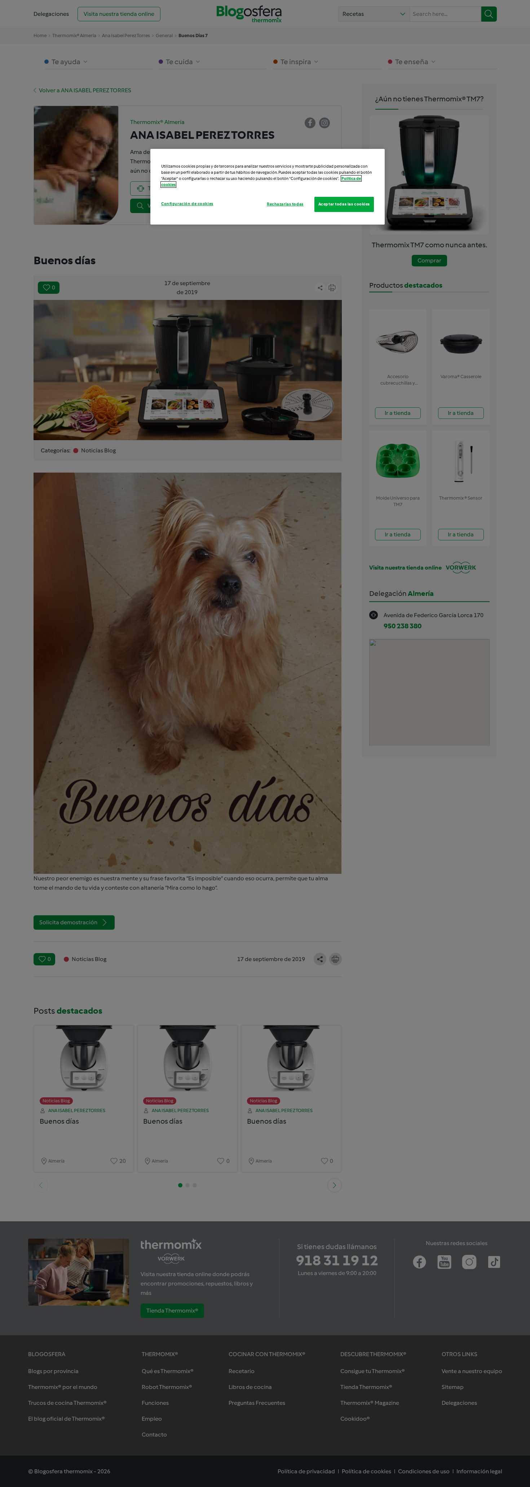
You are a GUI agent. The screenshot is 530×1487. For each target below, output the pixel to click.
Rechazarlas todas (285, 204)
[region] (267, 187)
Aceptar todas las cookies (344, 204)
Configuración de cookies (187, 203)
